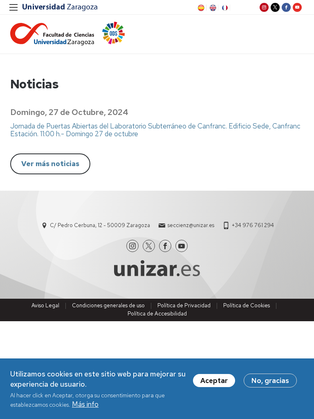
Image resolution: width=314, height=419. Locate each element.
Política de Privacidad (184, 305)
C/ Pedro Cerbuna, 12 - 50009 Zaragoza (100, 225)
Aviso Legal (45, 305)
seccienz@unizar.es (191, 225)
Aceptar (214, 380)
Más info (85, 404)
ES (200, 7)
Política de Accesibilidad (157, 313)
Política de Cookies (246, 305)
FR (224, 7)
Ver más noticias (50, 163)
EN (212, 7)
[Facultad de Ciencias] (52, 34)
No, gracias (270, 380)
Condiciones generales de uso (108, 305)
